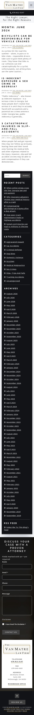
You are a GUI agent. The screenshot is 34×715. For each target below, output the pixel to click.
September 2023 (13, 430)
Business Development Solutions (18, 710)
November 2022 (13, 457)
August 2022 (11, 461)
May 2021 (10, 480)
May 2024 (10, 399)
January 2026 (12, 321)
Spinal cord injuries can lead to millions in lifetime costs (16, 227)
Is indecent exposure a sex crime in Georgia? (15, 82)
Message (6, 594)
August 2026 (11, 293)
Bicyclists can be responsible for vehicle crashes (17, 38)
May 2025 (10, 352)
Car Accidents (18, 48)
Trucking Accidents (15, 277)
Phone (5, 583)
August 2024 (12, 387)
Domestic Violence (14, 257)
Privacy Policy (20, 709)
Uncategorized (13, 281)
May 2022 (10, 465)
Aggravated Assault (15, 242)
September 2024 (13, 383)
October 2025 (12, 332)
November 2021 (13, 473)
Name (4, 562)
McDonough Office (17, 684)
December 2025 (13, 325)
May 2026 (10, 305)
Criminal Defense (14, 249)
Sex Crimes (16, 93)
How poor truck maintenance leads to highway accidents (14, 218)
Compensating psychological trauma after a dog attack (16, 209)
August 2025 (11, 340)
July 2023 (10, 438)
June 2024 (10, 395)
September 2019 (13, 515)
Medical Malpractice (15, 265)
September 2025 (13, 336)
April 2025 (10, 356)
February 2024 (12, 410)
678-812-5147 (18, 12)
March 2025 (11, 360)
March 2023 (11, 453)
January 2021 (12, 488)
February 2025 (12, 364)
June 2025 (10, 348)
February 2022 (12, 469)
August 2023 (12, 434)
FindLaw (25, 711)
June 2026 (10, 301)
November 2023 (13, 422)
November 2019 (13, 511)
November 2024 (13, 375)
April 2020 (10, 504)
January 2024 (12, 414)
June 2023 (10, 441)
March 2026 (11, 313)
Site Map (13, 709)
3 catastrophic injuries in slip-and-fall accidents (16, 127)
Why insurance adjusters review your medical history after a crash (16, 200)
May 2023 (10, 445)
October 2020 (12, 492)
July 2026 (10, 297)
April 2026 (10, 309)
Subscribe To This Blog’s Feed (16, 529)
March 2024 (11, 406)
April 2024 (11, 402)
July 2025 (10, 344)
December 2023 (13, 418)
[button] (31, 5)
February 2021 (12, 484)
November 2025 (13, 328)
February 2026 (12, 317)
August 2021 (11, 476)
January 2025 (12, 367)
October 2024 (12, 379)
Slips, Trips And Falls (20, 138)
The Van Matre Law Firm (21, 46)
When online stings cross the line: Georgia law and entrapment (16, 191)
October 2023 (12, 426)
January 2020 (12, 508)
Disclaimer (6, 619)
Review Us (17, 702)
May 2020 (10, 500)
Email (5, 572)
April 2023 (11, 449)
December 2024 (13, 371)
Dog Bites (10, 253)
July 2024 (10, 391)
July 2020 (10, 496)
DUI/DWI (10, 261)
